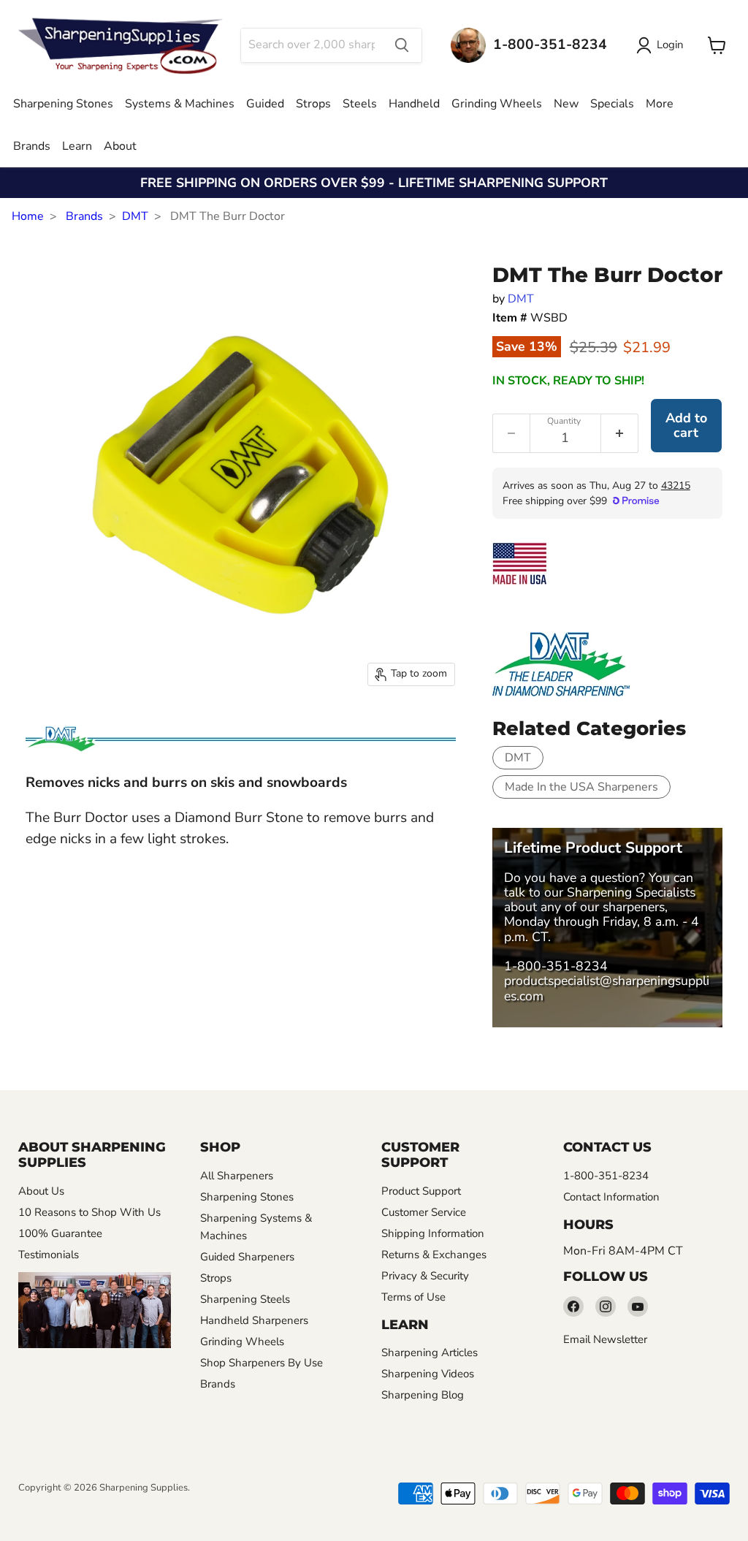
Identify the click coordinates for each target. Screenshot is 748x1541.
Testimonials (48, 1254)
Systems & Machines (179, 104)
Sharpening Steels (245, 1299)
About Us (41, 1191)
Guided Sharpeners (247, 1256)
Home (28, 216)
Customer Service (423, 1212)
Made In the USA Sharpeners (581, 787)
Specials (612, 104)
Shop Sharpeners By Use (261, 1362)
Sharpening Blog (422, 1395)
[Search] (401, 45)
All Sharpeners (236, 1175)
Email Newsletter (605, 1339)
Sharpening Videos (427, 1373)
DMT (135, 216)
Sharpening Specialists (631, 892)
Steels (360, 104)
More (659, 104)
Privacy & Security (425, 1275)
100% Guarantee (60, 1233)
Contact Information (611, 1197)
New (566, 104)
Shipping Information (432, 1233)
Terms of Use (413, 1297)
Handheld (414, 104)
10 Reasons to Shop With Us (89, 1212)
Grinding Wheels (496, 104)
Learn (77, 146)
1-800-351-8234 (556, 966)
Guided (265, 104)
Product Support (421, 1191)
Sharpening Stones (63, 104)
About (120, 146)
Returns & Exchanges (433, 1254)
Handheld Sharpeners (254, 1320)
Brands (31, 146)
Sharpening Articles (429, 1352)
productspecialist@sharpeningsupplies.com (606, 988)
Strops (313, 104)
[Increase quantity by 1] (619, 433)
